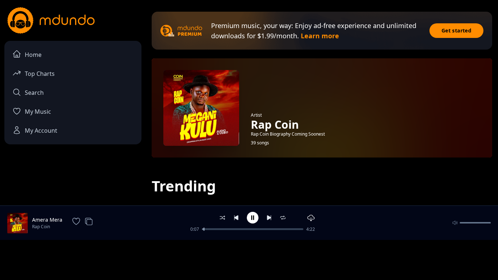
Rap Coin (41, 226)
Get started (456, 30)
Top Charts (40, 74)
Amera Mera (47, 219)
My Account (41, 131)
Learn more (320, 35)
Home (33, 55)
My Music (38, 112)
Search (34, 93)
